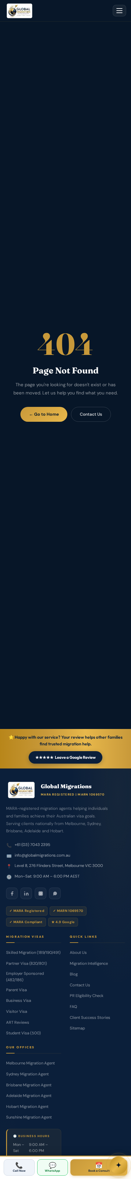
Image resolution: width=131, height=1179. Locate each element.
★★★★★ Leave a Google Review (65, 757)
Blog (74, 974)
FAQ (73, 1006)
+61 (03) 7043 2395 (32, 844)
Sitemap (77, 1028)
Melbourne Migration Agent (30, 1063)
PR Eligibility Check (87, 995)
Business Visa (18, 1000)
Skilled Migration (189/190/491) (33, 952)
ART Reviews (17, 1022)
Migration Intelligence (89, 963)
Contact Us (91, 414)
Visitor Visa (16, 1011)
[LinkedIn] (26, 893)
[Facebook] (12, 893)
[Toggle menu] (119, 10)
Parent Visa (16, 989)
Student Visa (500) (23, 1033)
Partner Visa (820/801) (26, 963)
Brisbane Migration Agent (28, 1085)
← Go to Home (44, 414)
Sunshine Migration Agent (29, 1117)
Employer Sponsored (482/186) (25, 976)
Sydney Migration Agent (27, 1074)
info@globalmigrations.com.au (42, 855)
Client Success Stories (90, 1017)
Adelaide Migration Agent (28, 1095)
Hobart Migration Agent (27, 1106)
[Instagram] (40, 893)
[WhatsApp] (55, 893)
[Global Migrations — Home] (19, 10)
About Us (78, 952)
